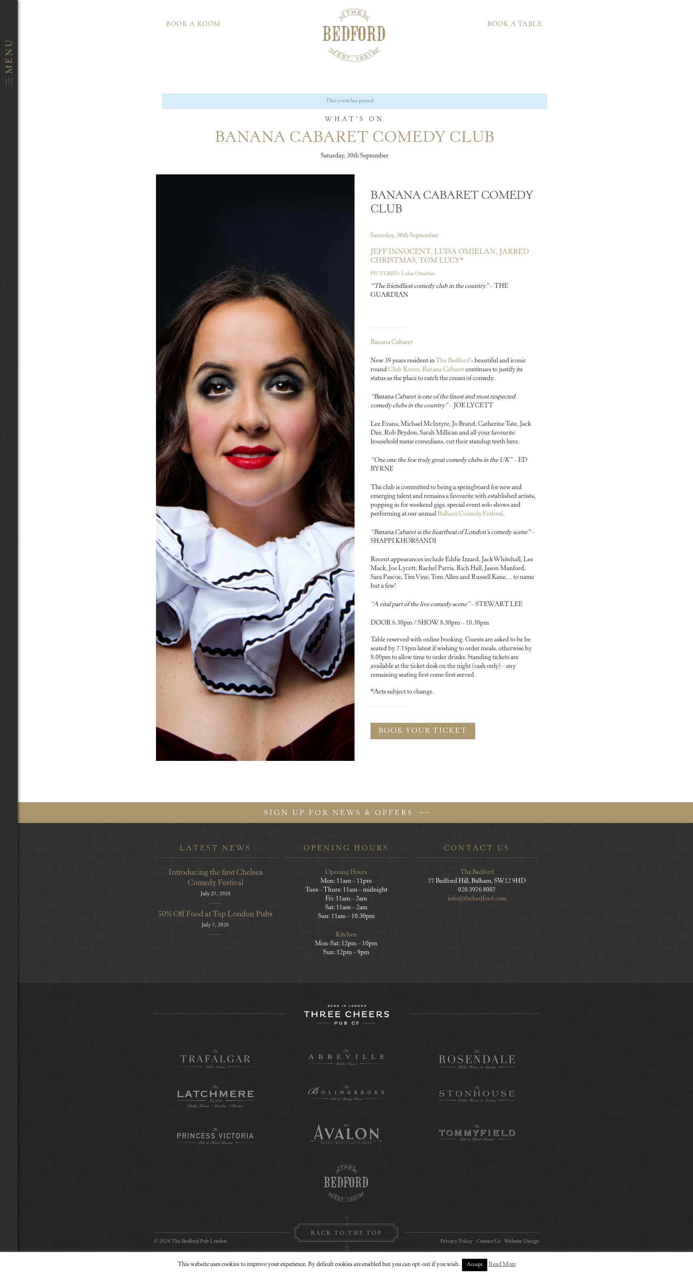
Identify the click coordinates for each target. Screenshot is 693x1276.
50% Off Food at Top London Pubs (215, 914)
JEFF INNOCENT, (402, 252)
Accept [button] (474, 1265)
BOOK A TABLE (514, 24)
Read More (502, 1265)
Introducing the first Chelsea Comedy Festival (215, 878)
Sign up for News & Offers (340, 813)
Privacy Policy (456, 1241)
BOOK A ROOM (193, 24)
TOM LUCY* (441, 261)
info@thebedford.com (477, 899)
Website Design (521, 1241)
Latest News (215, 848)
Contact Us (488, 1241)
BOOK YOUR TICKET (423, 731)
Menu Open (9, 638)
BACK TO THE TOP (346, 1233)
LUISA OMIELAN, (466, 252)
